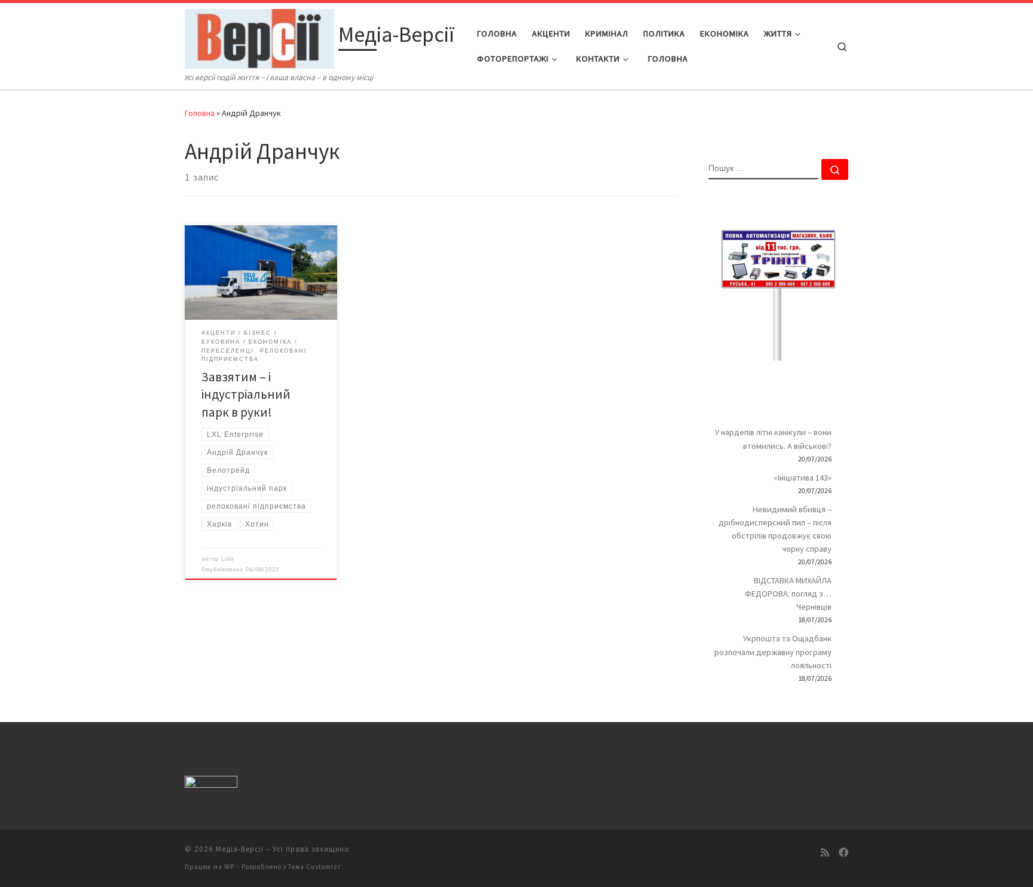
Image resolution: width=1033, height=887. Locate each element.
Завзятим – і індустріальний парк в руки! (246, 395)
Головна (200, 113)
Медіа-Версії (240, 849)
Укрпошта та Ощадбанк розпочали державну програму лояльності (773, 651)
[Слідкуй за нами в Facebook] (843, 852)
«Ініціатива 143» (803, 477)
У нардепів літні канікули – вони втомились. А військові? (773, 439)
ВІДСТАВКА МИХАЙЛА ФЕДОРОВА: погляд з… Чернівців (788, 593)
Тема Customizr (314, 866)
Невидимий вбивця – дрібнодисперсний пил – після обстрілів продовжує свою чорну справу (775, 529)
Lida (227, 559)
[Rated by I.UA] (211, 784)
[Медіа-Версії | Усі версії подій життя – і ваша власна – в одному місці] (259, 36)
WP (229, 866)
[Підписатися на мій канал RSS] (825, 852)
